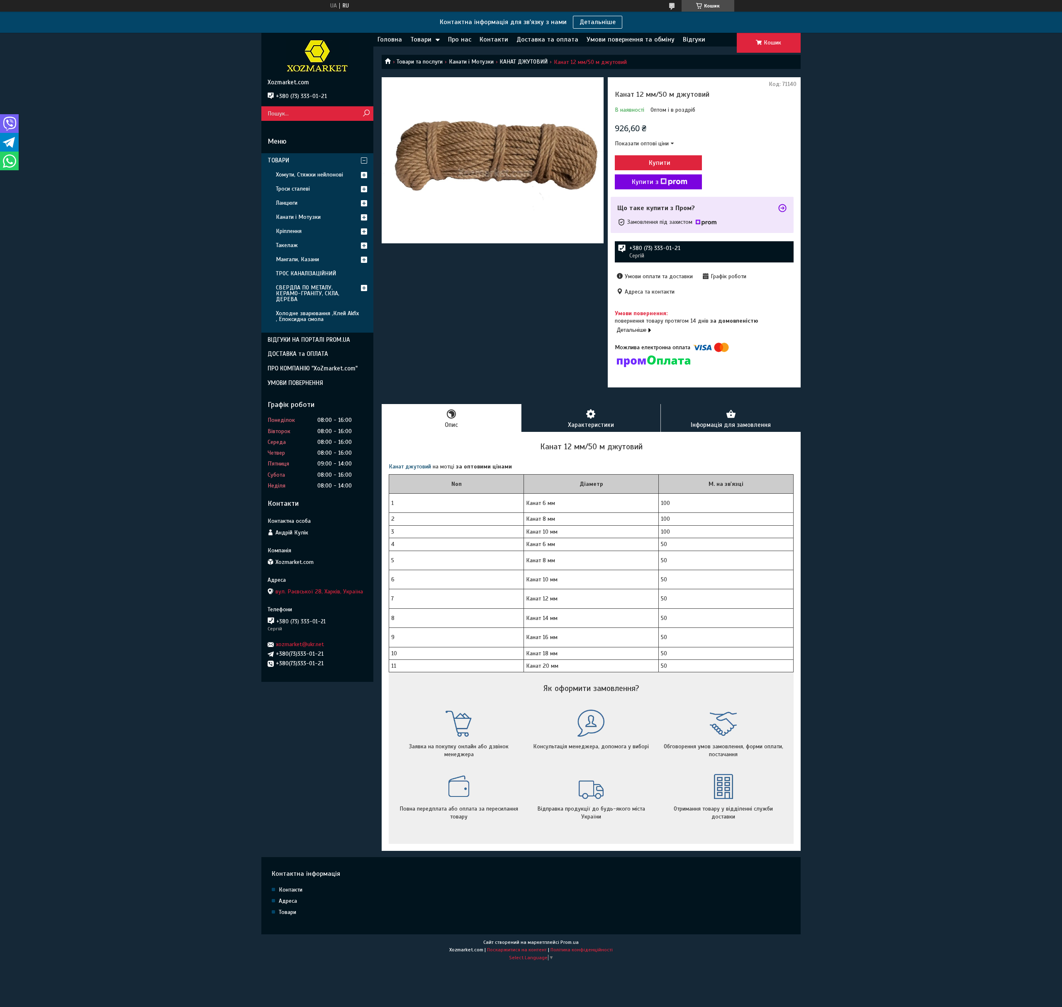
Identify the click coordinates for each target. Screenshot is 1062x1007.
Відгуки (694, 39)
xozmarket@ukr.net (300, 644)
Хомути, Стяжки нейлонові (309, 174)
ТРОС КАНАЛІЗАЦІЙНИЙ (306, 273)
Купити (659, 163)
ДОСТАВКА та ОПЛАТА (298, 354)
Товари (420, 39)
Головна (390, 39)
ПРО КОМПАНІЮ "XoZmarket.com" (313, 368)
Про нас (459, 39)
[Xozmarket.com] (317, 55)
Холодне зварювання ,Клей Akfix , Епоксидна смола (317, 316)
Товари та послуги (420, 61)
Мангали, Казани (297, 259)
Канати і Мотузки (471, 61)
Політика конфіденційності (581, 950)
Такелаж (287, 245)
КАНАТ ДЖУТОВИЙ (523, 61)
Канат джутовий (410, 466)
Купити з (645, 182)
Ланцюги (286, 202)
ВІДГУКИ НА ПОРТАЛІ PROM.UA (309, 339)
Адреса (288, 900)
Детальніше (598, 22)
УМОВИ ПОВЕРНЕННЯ (295, 383)
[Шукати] (366, 113)
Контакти (494, 39)
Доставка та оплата (547, 39)
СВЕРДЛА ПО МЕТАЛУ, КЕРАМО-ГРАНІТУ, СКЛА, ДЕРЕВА (307, 293)
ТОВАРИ (278, 160)
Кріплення (289, 231)
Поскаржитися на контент (517, 950)
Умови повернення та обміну (631, 39)
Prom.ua (569, 942)
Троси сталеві (293, 188)
